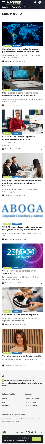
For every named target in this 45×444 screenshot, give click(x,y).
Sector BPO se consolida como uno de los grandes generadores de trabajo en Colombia (22, 183)
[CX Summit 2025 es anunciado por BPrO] (22, 299)
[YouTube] (32, 432)
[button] (36, 439)
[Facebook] (26, 432)
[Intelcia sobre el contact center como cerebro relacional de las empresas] (22, 78)
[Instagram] (35, 432)
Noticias (7, 46)
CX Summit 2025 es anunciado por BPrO (21, 315)
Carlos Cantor (10, 61)
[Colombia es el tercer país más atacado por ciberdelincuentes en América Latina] (22, 34)
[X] (29, 432)
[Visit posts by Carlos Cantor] (3, 61)
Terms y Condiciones (19, 440)
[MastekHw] (14, 2)
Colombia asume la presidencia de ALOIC (21, 356)
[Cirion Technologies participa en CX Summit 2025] (22, 256)
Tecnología (17, 46)
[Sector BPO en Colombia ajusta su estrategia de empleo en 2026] (22, 122)
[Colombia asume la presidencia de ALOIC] (22, 341)
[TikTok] (38, 432)
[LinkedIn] (41, 432)
